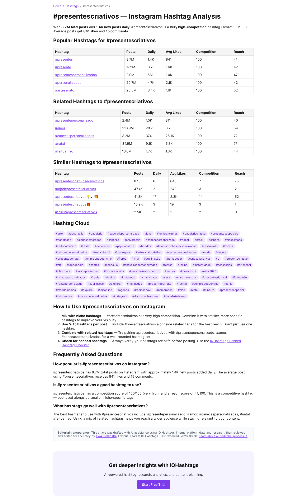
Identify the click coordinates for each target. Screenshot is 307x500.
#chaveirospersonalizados (140, 264)
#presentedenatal (67, 258)
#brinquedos (64, 296)
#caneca (214, 239)
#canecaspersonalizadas (74, 136)
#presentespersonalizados (76, 75)
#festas (167, 264)
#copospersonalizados (92, 296)
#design (110, 277)
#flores (121, 258)
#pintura (208, 290)
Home (57, 6)
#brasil (199, 239)
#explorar (115, 283)
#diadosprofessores (145, 296)
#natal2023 (209, 271)
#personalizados (68, 82)
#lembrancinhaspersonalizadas (176, 246)
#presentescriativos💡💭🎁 (77, 196)
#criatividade (149, 277)
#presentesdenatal (214, 277)
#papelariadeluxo (175, 296)
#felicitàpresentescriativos (76, 212)
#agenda (123, 290)
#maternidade (202, 264)
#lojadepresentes (87, 271)
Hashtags (72, 6)
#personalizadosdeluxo (144, 271)
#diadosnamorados (89, 239)
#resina (182, 264)
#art (58, 264)
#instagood (128, 277)
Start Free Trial (153, 484)
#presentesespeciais (224, 233)
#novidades (134, 283)
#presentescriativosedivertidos (79, 181)
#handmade (63, 239)
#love (148, 233)
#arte (59, 233)
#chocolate (63, 271)
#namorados (164, 290)
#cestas (94, 264)
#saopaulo (111, 264)
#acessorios (224, 264)
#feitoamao (64, 151)
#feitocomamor (66, 246)
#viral (135, 258)
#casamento (210, 246)
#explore (87, 290)
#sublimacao (96, 283)
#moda (206, 252)
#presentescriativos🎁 (72, 204)
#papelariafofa (124, 246)
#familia (182, 283)
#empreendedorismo (98, 258)
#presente (63, 67)
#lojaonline (105, 290)
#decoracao (102, 246)
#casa (166, 277)
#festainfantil (101, 252)
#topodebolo (75, 264)
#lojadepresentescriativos (75, 189)
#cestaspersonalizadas (181, 252)
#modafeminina (114, 271)
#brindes (145, 246)
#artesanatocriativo (148, 252)
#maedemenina (66, 290)
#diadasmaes (233, 239)
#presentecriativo (236, 258)
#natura (170, 271)
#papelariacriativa (194, 233)
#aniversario (132, 239)
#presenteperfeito (159, 283)
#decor (184, 239)
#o (217, 258)
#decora (221, 252)
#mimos (228, 246)
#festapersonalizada (69, 283)
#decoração (76, 233)
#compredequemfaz (205, 283)
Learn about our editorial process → (223, 436)
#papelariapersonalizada (123, 233)
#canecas (113, 239)
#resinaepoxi (142, 290)
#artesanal (244, 264)
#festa (85, 246)
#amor (60, 128)
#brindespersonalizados (71, 252)
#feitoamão (239, 277)
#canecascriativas (199, 258)
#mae (181, 290)
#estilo (228, 283)
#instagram (120, 296)
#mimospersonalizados (71, 277)
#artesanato (64, 90)
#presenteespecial (231, 290)
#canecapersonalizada (160, 239)
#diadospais (123, 252)
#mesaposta (188, 271)
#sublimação (152, 258)
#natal (60, 143)
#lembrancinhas (167, 233)
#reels (95, 277)
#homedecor (174, 258)
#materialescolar (186, 277)
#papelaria (95, 233)
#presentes (64, 59)
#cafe (194, 290)
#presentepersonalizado (74, 120)
